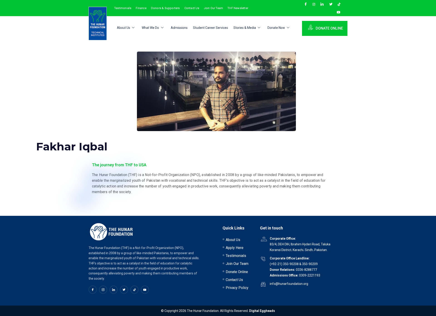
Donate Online (329, 28)
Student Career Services (210, 28)
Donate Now (276, 28)
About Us (123, 28)
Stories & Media (244, 28)
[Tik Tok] (340, 4)
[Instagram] (314, 4)
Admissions (179, 28)
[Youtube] (339, 12)
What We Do (150, 28)
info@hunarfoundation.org (289, 284)
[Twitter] (331, 4)
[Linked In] (113, 290)
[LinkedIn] (323, 4)
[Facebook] (306, 4)
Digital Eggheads (262, 311)
